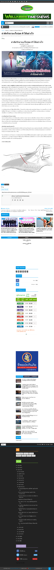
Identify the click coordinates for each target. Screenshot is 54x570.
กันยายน (20, 478)
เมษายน (20, 527)
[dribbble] (17, 1)
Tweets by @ (18, 440)
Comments (34, 376)
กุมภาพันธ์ (21, 531)
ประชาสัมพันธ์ (28, 26)
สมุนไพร (29, 455)
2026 (18, 465)
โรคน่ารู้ (6, 30)
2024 (18, 469)
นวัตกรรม (38, 218)
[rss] (20, 1)
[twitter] (10, 1)
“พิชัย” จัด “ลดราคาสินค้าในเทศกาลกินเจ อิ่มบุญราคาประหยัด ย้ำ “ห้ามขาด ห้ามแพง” (29, 432)
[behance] (22, 1)
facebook (44, 237)
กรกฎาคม (21, 482)
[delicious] (27, 1)
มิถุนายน (20, 484)
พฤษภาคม (21, 486)
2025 (18, 467)
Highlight (27, 376)
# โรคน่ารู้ (7, 184)
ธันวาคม (20, 471)
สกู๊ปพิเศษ (19, 455)
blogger (10, 237)
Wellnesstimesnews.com (15, 568)
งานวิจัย (31, 453)
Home (3, 30)
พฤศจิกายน (21, 473)
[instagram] (24, 1)
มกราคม (20, 533)
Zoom (33, 455)
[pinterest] (13, 1)
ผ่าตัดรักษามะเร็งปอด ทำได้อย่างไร (25, 499)
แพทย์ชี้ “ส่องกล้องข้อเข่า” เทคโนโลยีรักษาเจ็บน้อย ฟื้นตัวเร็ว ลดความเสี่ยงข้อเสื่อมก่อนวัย (44, 230)
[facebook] (8, 1)
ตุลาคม (20, 475)
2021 (18, 540)
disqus (26, 237)
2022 (18, 538)
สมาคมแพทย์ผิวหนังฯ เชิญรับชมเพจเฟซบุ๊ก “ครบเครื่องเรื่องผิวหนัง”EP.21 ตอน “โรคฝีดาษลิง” (30, 427)
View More (50, 214)
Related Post (5, 214)
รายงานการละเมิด (20, 563)
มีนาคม (20, 529)
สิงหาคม (20, 480)
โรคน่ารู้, (19, 36)
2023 (18, 536)
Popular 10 (19, 376)
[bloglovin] (15, 1)
